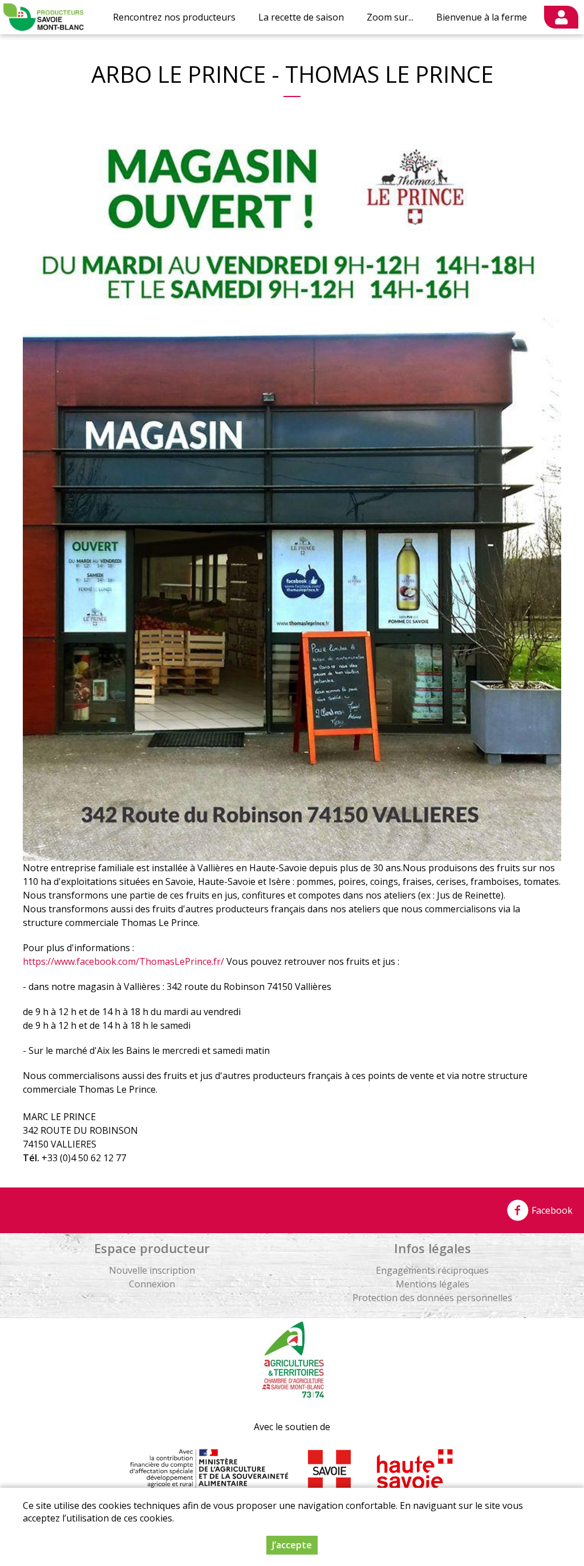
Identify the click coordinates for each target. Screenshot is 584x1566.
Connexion (152, 1284)
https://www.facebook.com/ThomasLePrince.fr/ (123, 961)
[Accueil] (43, 17)
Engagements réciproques (432, 1270)
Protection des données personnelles (432, 1297)
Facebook (551, 1210)
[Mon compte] (561, 17)
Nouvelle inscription (152, 1270)
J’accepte (292, 1545)
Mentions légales (432, 1284)
